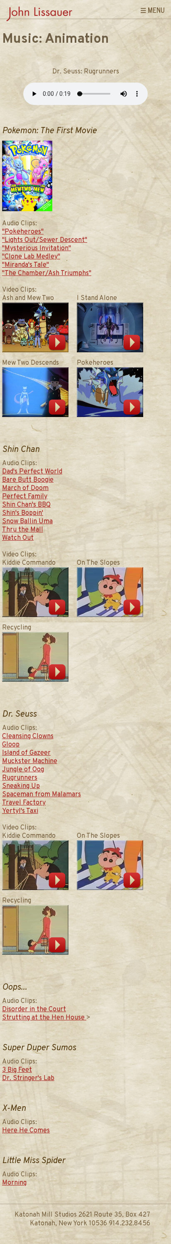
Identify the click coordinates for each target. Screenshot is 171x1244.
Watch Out (18, 538)
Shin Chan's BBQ (26, 505)
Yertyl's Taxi (20, 811)
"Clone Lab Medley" (31, 257)
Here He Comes (26, 1131)
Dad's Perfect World (32, 472)
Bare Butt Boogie (28, 480)
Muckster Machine (29, 761)
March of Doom (25, 488)
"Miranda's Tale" (25, 265)
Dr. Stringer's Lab (28, 1078)
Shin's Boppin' (22, 513)
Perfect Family (24, 497)
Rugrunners (19, 778)
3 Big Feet (17, 1070)
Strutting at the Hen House (44, 1018)
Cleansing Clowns (28, 736)
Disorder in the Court (34, 1009)
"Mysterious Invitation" (36, 248)
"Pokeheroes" (23, 232)
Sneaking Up (21, 786)
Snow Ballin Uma (27, 521)
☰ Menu (152, 10)
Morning (14, 1183)
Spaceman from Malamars (41, 794)
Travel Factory (24, 803)
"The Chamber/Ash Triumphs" (46, 273)
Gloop (11, 745)
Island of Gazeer (26, 753)
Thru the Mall (22, 530)
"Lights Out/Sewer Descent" (44, 240)
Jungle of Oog (23, 770)
